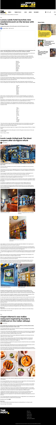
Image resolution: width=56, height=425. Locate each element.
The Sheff (36, 12)
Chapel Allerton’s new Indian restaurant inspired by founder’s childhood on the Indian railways (16, 308)
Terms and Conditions (31, 418)
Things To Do (18, 12)
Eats (25, 12)
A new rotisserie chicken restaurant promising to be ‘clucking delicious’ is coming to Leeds (16, 402)
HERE (10, 399)
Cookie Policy (29, 417)
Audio (30, 12)
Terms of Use (29, 415)
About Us (28, 411)
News (9, 12)
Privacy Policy (29, 414)
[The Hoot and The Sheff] (3, 12)
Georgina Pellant (5, 28)
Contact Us (29, 412)
